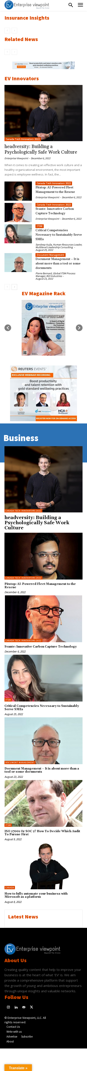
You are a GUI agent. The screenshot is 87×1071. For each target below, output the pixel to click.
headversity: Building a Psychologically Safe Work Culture (40, 149)
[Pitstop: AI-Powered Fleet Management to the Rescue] (18, 191)
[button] (7, 327)
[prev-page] (7, 30)
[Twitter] (31, 1007)
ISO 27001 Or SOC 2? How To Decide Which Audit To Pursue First (42, 833)
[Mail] (24, 1007)
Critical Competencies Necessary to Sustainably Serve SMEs (58, 234)
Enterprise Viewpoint (16, 158)
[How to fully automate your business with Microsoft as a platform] (43, 865)
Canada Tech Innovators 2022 (23, 139)
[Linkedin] (16, 1007)
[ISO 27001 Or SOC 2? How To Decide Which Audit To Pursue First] (43, 803)
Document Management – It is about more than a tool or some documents (58, 263)
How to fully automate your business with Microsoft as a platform (36, 895)
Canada (9, 887)
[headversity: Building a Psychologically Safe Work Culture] (43, 113)
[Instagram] (8, 1007)
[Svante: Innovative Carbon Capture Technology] (18, 212)
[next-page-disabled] (14, 30)
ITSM (39, 226)
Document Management (50, 254)
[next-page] (14, 287)
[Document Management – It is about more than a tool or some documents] (18, 262)
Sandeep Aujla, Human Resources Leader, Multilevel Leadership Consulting (58, 246)
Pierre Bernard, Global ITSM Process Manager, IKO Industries (55, 275)
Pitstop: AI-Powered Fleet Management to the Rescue (40, 585)
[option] (43, 68)
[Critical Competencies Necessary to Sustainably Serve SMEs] (18, 234)
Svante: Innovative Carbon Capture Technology (40, 646)
